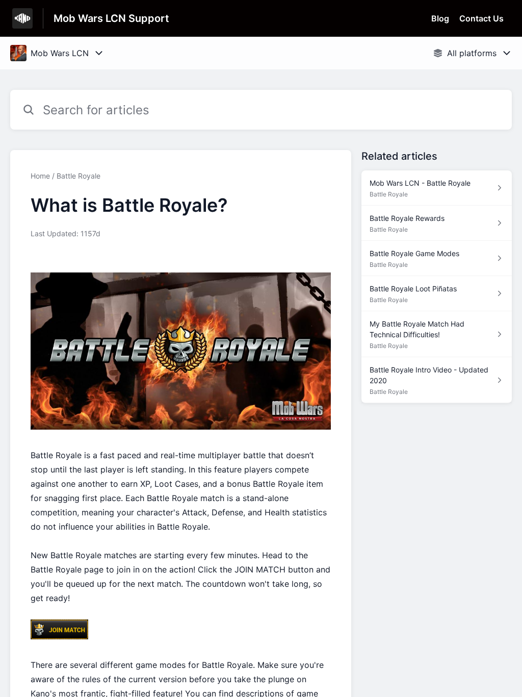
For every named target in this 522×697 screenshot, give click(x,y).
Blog (440, 18)
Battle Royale (78, 175)
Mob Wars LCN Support (111, 18)
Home (40, 175)
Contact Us (481, 18)
